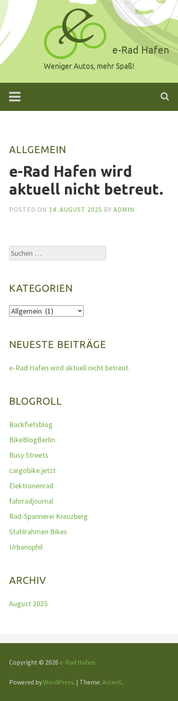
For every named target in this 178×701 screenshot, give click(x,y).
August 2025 (28, 603)
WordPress (58, 682)
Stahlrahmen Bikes (38, 531)
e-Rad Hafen (77, 662)
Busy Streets (28, 455)
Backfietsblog (31, 424)
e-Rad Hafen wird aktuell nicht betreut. (69, 367)
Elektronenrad (31, 485)
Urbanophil (26, 547)
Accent (112, 682)
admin (124, 209)
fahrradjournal (31, 501)
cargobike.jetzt (32, 470)
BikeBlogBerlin (32, 439)
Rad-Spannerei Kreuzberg (48, 516)
